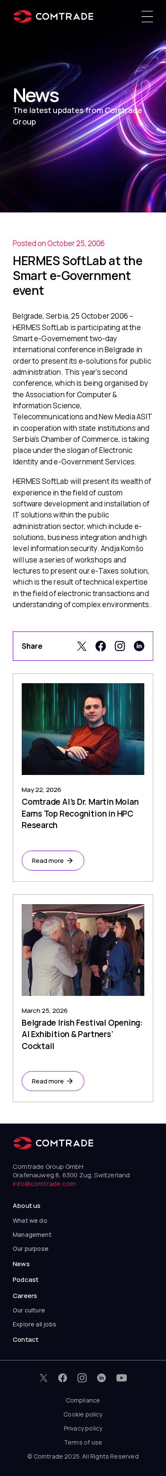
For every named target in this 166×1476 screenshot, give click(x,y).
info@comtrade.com (44, 1183)
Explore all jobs (34, 1324)
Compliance (83, 1400)
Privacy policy (83, 1428)
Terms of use (83, 1442)
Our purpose (31, 1248)
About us (26, 1205)
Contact (25, 1339)
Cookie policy (82, 1414)
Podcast (25, 1279)
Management (32, 1234)
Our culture (29, 1310)
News (21, 1263)
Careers (25, 1295)
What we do (30, 1220)
